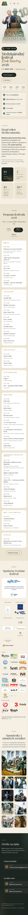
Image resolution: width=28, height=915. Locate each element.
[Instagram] (14, 3)
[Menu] (17, 3)
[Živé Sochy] (4, 3)
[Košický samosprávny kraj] (14, 581)
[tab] (9, 230)
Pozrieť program (7, 75)
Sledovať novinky (13, 553)
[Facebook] (10, 3)
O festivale (6, 80)
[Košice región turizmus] (14, 594)
